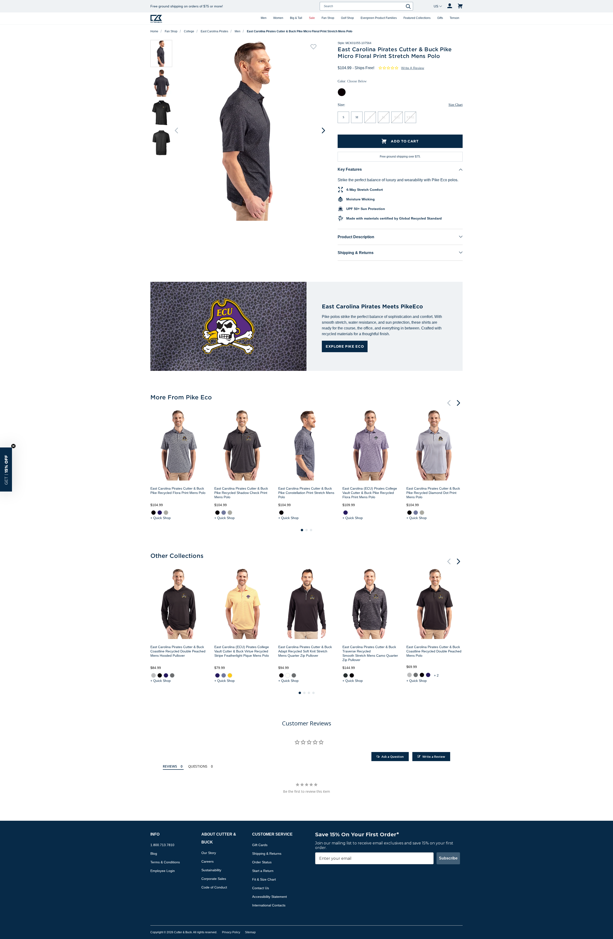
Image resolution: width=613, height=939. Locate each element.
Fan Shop (328, 18)
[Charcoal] (345, 675)
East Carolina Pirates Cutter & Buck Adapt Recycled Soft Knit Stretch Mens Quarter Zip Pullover (305, 651)
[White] (287, 675)
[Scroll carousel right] (323, 130)
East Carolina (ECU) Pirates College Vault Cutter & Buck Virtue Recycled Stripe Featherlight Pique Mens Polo (241, 651)
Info (154, 834)
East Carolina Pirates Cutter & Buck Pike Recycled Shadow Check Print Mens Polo (241, 492)
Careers (207, 861)
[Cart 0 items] (460, 6)
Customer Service (272, 834)
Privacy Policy (231, 932)
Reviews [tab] (170, 766)
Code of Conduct (214, 887)
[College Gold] (230, 675)
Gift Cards (259, 845)
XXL (397, 117)
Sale (312, 18)
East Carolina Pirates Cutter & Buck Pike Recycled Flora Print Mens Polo (177, 490)
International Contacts (268, 905)
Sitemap (250, 932)
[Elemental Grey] (172, 675)
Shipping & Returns (356, 253)
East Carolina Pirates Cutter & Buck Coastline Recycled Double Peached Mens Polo (433, 651)
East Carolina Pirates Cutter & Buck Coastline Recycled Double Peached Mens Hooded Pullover (177, 651)
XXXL (410, 117)
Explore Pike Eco (345, 346)
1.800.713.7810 (162, 845)
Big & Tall (296, 18)
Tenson (454, 18)
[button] (6, 469)
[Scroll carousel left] (176, 130)
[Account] (449, 6)
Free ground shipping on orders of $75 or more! (186, 6)
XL (384, 117)
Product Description (356, 237)
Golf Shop (347, 18)
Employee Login (162, 871)
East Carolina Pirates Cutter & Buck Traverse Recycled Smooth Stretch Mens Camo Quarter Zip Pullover (370, 653)
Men (264, 18)
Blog (153, 853)
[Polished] (166, 512)
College (189, 31)
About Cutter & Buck (218, 838)
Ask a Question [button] (392, 756)
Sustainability (211, 870)
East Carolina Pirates (214, 31)
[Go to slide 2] (306, 530)
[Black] (153, 512)
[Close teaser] (13, 446)
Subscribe (448, 858)
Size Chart (455, 105)
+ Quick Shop (160, 518)
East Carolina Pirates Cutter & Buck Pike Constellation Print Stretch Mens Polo (306, 492)
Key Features (350, 169)
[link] (153, 512)
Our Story (208, 853)
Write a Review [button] (412, 68)
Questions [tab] (197, 766)
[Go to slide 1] (302, 530)
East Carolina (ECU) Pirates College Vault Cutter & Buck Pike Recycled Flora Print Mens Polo (369, 492)
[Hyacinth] (223, 512)
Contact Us (260, 888)
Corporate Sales (213, 879)
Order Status (262, 862)
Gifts (440, 18)
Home (154, 31)
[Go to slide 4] (313, 693)
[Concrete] (153, 675)
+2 (437, 675)
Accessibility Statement (269, 897)
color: (352, 81)
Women (278, 18)
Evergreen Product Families (379, 18)
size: (341, 105)
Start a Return (262, 871)
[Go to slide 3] (311, 530)
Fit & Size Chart (264, 879)
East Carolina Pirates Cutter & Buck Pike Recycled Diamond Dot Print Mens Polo (433, 492)
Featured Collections (417, 18)
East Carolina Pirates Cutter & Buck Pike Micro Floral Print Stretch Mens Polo (299, 31)
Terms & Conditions (165, 862)
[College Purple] (159, 512)
